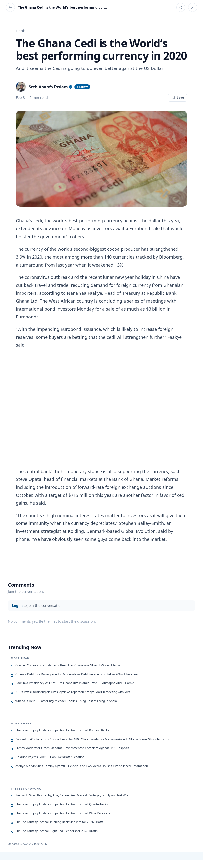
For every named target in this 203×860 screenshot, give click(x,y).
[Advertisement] (101, 408)
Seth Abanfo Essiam (48, 87)
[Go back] (10, 7)
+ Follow (82, 87)
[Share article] (180, 7)
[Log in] (192, 7)
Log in (17, 605)
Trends (20, 31)
